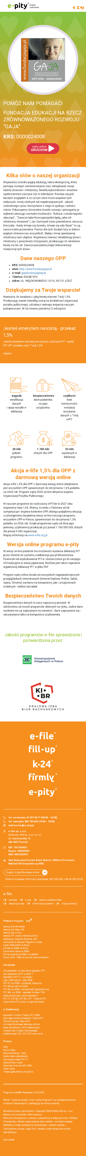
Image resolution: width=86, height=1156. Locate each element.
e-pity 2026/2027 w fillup (16, 945)
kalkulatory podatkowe (15, 1056)
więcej (7, 353)
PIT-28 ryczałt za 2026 (15, 986)
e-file (7, 894)
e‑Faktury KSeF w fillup (15, 948)
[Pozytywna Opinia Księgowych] (43, 659)
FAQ (5, 1047)
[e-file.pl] (43, 735)
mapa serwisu (69, 903)
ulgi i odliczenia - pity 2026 (17, 980)
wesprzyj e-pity (16, 903)
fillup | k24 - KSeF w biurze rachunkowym (26, 957)
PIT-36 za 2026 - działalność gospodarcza (26, 989)
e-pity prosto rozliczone (23, 6)
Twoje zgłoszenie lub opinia (18, 1071)
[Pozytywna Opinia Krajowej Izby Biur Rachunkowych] (43, 696)
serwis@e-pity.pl (24, 825)
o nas (28, 900)
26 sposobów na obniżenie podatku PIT (24, 970)
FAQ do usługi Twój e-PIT (16, 1021)
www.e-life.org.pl (37, 535)
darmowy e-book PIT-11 (15, 1059)
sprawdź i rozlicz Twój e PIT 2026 (21, 1015)
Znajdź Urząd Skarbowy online (22, 872)
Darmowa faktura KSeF (16, 951)
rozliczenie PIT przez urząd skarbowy (23, 1001)
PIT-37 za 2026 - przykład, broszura (22, 983)
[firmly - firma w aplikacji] (43, 777)
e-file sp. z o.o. (65, 1111)
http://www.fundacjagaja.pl (35, 269)
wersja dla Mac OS (13, 929)
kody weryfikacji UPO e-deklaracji (21, 1027)
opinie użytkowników (50, 900)
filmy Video (9, 1050)
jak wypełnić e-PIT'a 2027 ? (18, 974)
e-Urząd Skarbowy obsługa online (21, 1024)
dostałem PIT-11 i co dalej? (17, 977)
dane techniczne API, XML (17, 1065)
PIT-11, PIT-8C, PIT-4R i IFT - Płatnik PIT (24, 998)
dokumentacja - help (14, 1053)
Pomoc (7, 1041)
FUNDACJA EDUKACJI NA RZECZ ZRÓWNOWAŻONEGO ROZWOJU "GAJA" (42, 119)
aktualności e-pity (12, 1062)
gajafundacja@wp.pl (33, 273)
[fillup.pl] (43, 749)
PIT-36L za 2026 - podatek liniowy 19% (24, 992)
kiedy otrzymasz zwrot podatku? (20, 995)
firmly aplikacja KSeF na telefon (20, 954)
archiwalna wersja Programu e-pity (22, 942)
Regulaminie (60, 1118)
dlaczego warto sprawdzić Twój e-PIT (23, 1018)
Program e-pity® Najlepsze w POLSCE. (24, 1092)
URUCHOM (39, 148)
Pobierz (17, 920)
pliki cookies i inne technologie (56, 1121)
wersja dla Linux (12, 932)
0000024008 (24, 137)
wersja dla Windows (14, 926)
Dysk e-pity (9, 1068)
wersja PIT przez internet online (20, 935)
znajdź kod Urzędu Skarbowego (20, 1030)
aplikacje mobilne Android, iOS (20, 939)
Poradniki (9, 965)
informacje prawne (42, 903)
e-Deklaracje (11, 1009)
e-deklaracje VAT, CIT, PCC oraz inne (23, 1033)
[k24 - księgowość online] (43, 763)
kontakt (13, 900)
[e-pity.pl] (43, 792)
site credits (9, 1139)
